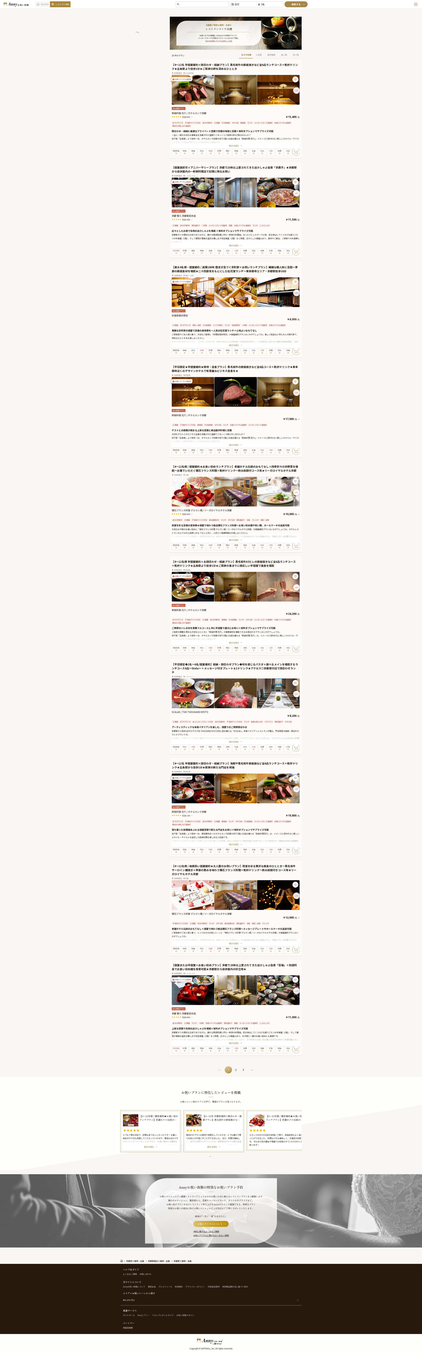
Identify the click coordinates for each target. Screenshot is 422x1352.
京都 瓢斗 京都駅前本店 (184, 215)
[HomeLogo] (211, 1341)
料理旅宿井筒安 (180, 315)
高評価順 (271, 54)
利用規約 (179, 1286)
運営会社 (152, 1286)
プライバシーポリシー (195, 1286)
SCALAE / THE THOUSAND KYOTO (190, 712)
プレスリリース (165, 1286)
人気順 (259, 54)
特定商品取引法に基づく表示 (235, 1286)
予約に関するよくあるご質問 (206, 1231)
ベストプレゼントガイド (163, 1315)
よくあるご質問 (130, 1274)
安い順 (296, 54)
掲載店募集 (128, 1327)
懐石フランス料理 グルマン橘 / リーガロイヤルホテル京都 (202, 510)
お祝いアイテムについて (210, 1224)
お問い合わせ (145, 1274)
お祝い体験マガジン (185, 1315)
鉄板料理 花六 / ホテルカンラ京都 (189, 113)
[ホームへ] (16, 4)
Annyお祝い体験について (134, 1286)
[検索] (296, 4)
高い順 (284, 54)
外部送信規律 (214, 1286)
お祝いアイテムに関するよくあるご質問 (211, 1235)
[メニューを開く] (416, 4)
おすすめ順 (246, 54)
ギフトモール (129, 1315)
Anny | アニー (143, 1315)
